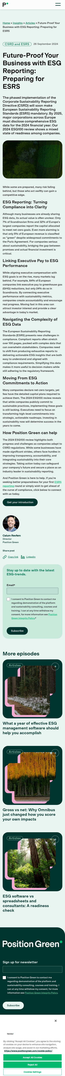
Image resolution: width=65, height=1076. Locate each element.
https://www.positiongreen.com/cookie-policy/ (28, 1051)
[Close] (55, 1020)
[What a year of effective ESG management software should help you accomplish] (32, 688)
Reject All (32, 1064)
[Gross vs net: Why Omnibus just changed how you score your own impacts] (32, 775)
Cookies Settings (32, 1072)
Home (6, 23)
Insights (18, 23)
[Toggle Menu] (58, 4)
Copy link (13, 557)
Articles (30, 23)
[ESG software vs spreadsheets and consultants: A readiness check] (32, 861)
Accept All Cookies (32, 1057)
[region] (32, 1045)
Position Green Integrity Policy (41, 992)
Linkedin (31, 557)
